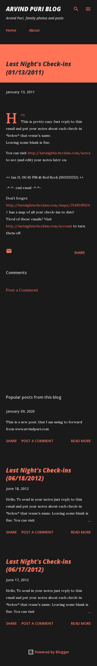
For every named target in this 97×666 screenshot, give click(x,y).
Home (11, 30)
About (34, 30)
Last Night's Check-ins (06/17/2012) (38, 565)
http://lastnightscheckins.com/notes (59, 153)
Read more (81, 440)
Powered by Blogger (51, 652)
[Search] (76, 9)
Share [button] (79, 252)
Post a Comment (22, 289)
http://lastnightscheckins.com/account (39, 226)
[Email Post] (9, 252)
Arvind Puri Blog (33, 9)
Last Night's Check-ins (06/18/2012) (38, 474)
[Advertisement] (48, 344)
